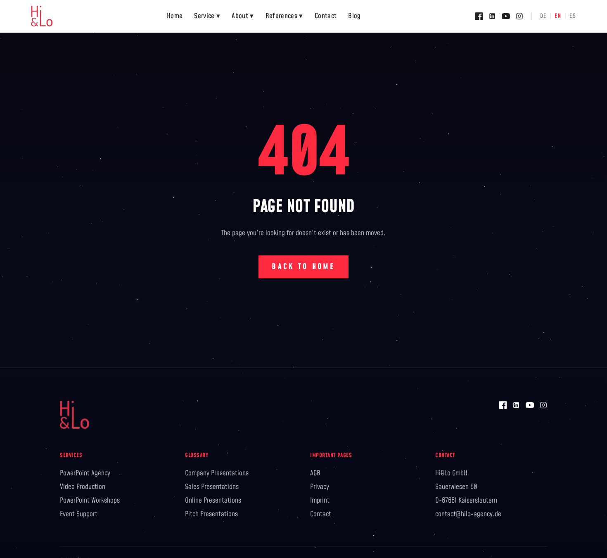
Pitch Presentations (211, 514)
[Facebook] (479, 16)
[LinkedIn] (492, 16)
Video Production (82, 487)
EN (558, 16)
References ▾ (284, 16)
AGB (315, 473)
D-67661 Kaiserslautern (466, 501)
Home (175, 16)
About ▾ (243, 16)
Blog (354, 16)
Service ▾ (207, 16)
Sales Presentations (212, 487)
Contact (326, 16)
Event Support (78, 514)
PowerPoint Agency (85, 473)
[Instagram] (519, 16)
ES (572, 16)
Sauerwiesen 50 (456, 487)
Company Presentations (217, 473)
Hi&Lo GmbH (451, 473)
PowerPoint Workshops (90, 501)
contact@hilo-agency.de (468, 514)
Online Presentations (213, 501)
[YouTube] (506, 16)
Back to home (303, 266)
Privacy (319, 487)
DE (543, 16)
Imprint (320, 501)
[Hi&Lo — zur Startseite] (41, 16)
